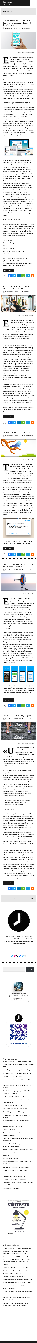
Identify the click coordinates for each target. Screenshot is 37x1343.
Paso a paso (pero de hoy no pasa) (17, 715)
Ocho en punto (8, 2)
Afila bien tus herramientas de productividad (16, 1167)
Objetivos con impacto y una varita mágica (15, 1096)
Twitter (24, 941)
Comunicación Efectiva (9, 1276)
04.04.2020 (18, 291)
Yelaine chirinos (7, 1282)
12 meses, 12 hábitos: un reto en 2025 (14, 1076)
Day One (10, 167)
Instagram (30, 941)
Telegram (22, 943)
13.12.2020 (18, 28)
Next (32, 898)
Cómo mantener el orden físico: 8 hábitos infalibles (17, 1080)
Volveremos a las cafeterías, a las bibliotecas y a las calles (17, 287)
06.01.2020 (18, 718)
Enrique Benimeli (9, 28)
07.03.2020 (18, 435)
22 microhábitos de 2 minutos (11, 1188)
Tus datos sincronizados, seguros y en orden (16, 1176)
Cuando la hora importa (9, 1129)
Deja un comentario (28, 435)
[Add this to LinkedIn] (19, 275)
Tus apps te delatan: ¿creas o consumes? (15, 1105)
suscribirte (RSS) (28, 939)
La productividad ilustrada (10, 1158)
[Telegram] (28, 275)
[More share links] (32, 275)
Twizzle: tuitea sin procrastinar (16, 432)
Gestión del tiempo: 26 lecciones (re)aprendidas (17, 1061)
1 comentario (27, 28)
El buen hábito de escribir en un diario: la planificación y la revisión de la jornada (17, 22)
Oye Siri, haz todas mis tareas (22, 1282)
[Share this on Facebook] (10, 275)
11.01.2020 (18, 569)
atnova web (6, 1297)
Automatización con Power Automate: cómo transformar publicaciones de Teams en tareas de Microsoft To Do (17, 1085)
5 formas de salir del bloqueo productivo (14, 1179)
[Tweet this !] (14, 275)
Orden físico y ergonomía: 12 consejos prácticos (17, 1112)
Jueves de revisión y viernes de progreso (15, 1108)
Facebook (15, 943)
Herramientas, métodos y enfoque (13, 1126)
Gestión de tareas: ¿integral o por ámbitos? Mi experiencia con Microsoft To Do (16, 1261)
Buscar (5, 966)
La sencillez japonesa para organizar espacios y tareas (18, 1070)
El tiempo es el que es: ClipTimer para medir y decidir (18, 1073)
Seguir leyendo (9, 271)
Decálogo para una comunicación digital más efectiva (18, 1149)
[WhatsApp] (23, 275)
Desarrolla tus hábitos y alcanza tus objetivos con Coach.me (18, 565)
